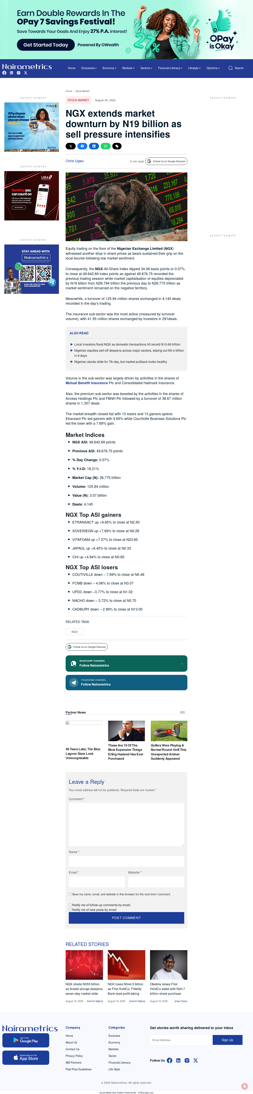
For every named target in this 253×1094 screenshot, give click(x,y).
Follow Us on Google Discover (169, 161)
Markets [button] (127, 68)
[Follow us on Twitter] (26, 72)
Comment (76, 799)
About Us (71, 1042)
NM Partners (73, 1062)
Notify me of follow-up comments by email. (101, 905)
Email (74, 872)
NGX (74, 632)
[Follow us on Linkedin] (11, 72)
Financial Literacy (119, 1062)
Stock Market (82, 91)
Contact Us (72, 1049)
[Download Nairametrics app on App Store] (25, 1058)
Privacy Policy (74, 1056)
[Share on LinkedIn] (94, 146)
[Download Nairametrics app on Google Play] (25, 1040)
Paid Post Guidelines (79, 1069)
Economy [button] (108, 68)
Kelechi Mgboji (95, 1001)
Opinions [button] (212, 68)
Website (135, 872)
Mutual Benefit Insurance (87, 382)
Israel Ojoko (181, 1001)
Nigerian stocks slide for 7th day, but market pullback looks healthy (120, 361)
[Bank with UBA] (31, 195)
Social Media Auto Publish (111, 1092)
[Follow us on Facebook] (4, 72)
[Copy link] (117, 146)
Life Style (114, 1069)
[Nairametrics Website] (27, 66)
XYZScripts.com (146, 1092)
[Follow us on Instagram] (19, 72)
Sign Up (227, 1040)
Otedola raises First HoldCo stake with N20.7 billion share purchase (167, 989)
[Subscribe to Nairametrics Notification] (245, 1086)
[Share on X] (71, 146)
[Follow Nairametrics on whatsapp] (31, 269)
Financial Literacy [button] (169, 68)
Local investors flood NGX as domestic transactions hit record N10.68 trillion (127, 344)
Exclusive (114, 1036)
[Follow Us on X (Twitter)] (195, 1060)
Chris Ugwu (75, 160)
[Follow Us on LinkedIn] (178, 1060)
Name (74, 852)
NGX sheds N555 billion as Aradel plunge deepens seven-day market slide (84, 989)
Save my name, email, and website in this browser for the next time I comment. (121, 894)
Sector (113, 1056)
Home (72, 68)
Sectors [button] (145, 68)
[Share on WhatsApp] (106, 146)
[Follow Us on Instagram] (187, 1060)
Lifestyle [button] (193, 68)
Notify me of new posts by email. (94, 909)
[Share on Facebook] (82, 146)
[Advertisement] (221, 161)
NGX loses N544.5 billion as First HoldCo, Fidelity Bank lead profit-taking (125, 989)
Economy (114, 1042)
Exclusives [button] (87, 68)
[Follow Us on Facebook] (169, 1060)
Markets (114, 1049)
